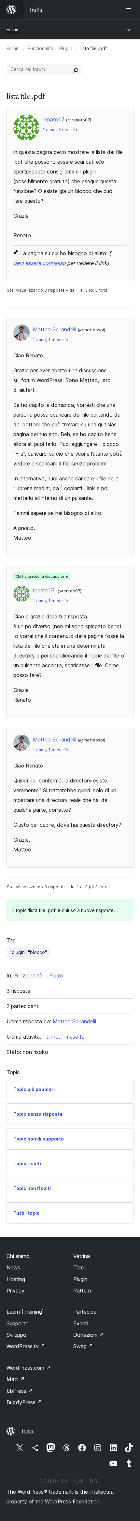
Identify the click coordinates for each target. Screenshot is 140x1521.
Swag (83, 1346)
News (13, 1267)
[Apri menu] (129, 10)
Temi (79, 1267)
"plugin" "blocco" (28, 952)
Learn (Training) (25, 1311)
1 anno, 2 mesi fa (60, 129)
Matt (16, 1379)
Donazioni (88, 1335)
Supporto (18, 1323)
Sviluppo (16, 1335)
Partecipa (84, 1311)
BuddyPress (24, 1402)
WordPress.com (29, 1367)
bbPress (20, 1391)
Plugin (80, 1279)
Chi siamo (18, 1256)
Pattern (82, 1290)
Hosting (16, 1279)
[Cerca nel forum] (76, 69)
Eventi (80, 1323)
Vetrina (81, 1256)
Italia (27, 1431)
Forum (13, 29)
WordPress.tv (26, 1346)
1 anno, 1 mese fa (50, 339)
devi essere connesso (39, 263)
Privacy (15, 1290)
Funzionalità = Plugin (50, 48)
